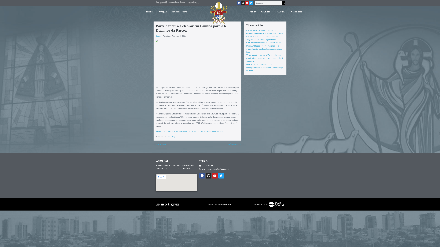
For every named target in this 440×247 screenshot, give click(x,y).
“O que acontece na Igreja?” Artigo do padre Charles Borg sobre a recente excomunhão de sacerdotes (265, 58)
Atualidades (265, 12)
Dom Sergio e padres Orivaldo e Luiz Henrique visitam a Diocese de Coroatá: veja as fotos (264, 68)
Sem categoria (172, 137)
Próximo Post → (234, 144)
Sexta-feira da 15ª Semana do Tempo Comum (170, 2)
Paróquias (163, 12)
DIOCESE (149, 12)
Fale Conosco (296, 12)
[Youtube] (215, 176)
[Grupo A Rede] (276, 204)
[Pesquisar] (283, 3)
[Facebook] (202, 176)
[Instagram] (208, 176)
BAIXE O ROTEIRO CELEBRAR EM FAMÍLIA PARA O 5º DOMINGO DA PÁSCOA (189, 132)
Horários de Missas (179, 12)
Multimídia (281, 12)
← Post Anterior (160, 144)
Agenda (253, 12)
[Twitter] (251, 3)
